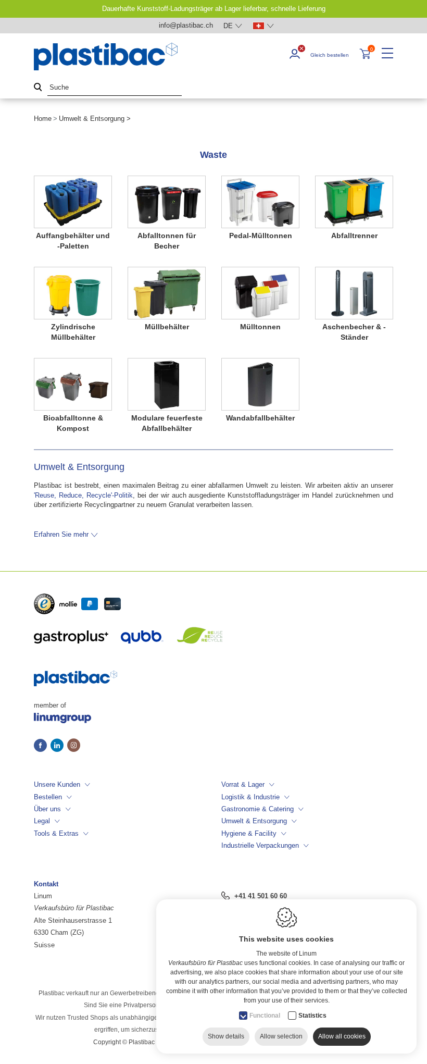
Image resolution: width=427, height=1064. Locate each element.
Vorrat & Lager (243, 784)
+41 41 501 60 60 (260, 896)
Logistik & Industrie (250, 797)
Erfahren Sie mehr (61, 534)
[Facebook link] (42, 746)
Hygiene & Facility (249, 833)
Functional (264, 1015)
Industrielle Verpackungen (260, 845)
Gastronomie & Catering (257, 809)
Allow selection (281, 1036)
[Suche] (38, 88)
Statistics (312, 1015)
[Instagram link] (73, 746)
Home (43, 118)
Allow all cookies (342, 1036)
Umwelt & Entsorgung (254, 821)
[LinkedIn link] (59, 746)
